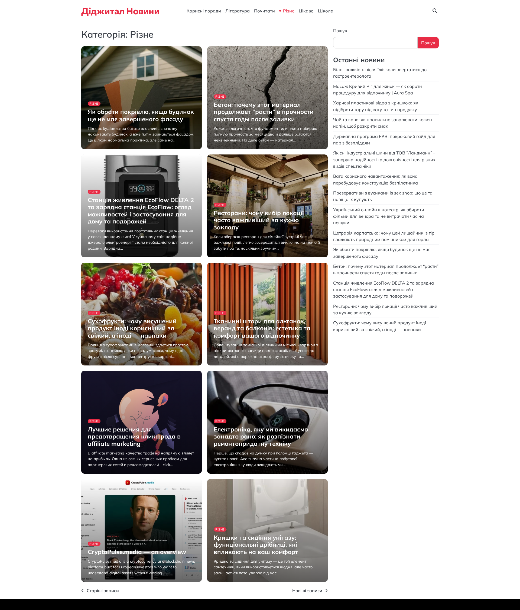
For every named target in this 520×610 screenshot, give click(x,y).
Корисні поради (204, 11)
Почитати (264, 11)
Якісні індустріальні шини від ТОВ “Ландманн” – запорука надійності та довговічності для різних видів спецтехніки (384, 159)
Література (237, 11)
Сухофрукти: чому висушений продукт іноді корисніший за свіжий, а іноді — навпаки (132, 328)
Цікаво (306, 11)
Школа (325, 11)
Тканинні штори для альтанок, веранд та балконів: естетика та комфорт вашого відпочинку (262, 328)
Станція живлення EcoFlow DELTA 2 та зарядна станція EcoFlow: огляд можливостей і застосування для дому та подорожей (141, 210)
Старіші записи (103, 590)
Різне (288, 11)
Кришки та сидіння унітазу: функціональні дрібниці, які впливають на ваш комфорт (256, 545)
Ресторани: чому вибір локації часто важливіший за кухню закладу (259, 220)
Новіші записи (307, 590)
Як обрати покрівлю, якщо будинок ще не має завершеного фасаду (141, 115)
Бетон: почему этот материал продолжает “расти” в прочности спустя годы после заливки (264, 112)
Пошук (340, 30)
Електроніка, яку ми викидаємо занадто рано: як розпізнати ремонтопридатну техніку (261, 436)
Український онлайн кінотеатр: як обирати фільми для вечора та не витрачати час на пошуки (378, 216)
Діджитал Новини (120, 10)
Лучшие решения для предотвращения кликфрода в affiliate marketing (134, 436)
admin (93, 148)
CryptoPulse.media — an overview (138, 552)
